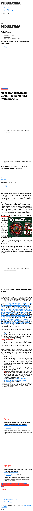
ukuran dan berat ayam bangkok (16, 323)
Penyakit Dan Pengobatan (12, 11)
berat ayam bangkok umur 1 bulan (18, 306)
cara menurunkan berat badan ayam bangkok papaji (19, 316)
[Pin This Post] (18, 50)
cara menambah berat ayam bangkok (14, 312)
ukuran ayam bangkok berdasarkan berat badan (16, 321)
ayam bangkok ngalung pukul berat (12, 305)
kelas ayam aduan (5, 318)
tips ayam (16, 383)
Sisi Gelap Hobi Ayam (10, 499)
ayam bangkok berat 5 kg (14, 303)
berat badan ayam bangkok (19, 307)
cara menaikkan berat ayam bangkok (15, 312)
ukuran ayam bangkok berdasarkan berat (14, 320)
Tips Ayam (7, 9)
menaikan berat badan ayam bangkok (19, 318)
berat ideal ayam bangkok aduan (17, 309)
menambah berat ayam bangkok (9, 319)
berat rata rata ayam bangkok (16, 310)
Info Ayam (7, 501)
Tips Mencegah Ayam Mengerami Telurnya (14, 483)
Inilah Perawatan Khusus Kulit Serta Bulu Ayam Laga (15, 379)
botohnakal (3, 179)
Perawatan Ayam (9, 8)
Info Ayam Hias (8, 503)
